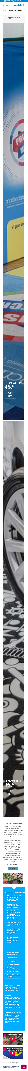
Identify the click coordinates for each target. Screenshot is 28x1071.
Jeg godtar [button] (24, 1066)
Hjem (4, 10)
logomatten (11, 997)
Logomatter (8, 985)
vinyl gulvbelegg (16, 1015)
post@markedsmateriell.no (9, 1)
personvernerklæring (11, 1067)
